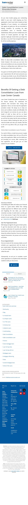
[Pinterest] (24, 393)
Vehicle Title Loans (7, 366)
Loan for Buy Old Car (8, 350)
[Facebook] (20, 390)
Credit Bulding (6, 331)
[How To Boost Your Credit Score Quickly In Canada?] (5, 295)
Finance (5, 340)
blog (4, 312)
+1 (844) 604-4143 (7, 219)
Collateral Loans (7, 328)
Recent (20, 273)
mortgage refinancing (8, 356)
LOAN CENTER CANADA (15, 471)
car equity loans (7, 315)
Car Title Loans (7, 321)
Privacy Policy (4, 415)
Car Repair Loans (7, 318)
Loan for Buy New (7, 347)
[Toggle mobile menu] (25, 2)
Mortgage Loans (7, 353)
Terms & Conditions (5, 418)
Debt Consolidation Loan (9, 337)
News (4, 359)
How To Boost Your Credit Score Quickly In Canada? (16, 295)
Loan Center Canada (4, 424)
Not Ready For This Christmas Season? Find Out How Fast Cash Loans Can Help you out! (16, 279)
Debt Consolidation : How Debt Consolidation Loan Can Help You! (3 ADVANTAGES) (16, 288)
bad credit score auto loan (9, 306)
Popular (8, 273)
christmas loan (7, 325)
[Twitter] (24, 390)
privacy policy (17, 469)
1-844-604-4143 (14, 408)
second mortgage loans (9, 362)
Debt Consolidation (8, 334)
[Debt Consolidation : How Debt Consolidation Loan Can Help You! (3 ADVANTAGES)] (5, 286)
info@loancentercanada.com (13, 377)
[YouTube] (20, 393)
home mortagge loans (8, 344)
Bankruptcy (6, 309)
